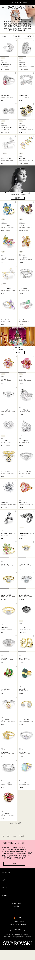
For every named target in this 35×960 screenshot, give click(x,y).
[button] (16, 903)
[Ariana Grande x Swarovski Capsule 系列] (17, 178)
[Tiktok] (24, 930)
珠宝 (8, 836)
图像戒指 (22, 836)
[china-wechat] (15, 930)
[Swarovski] (17, 7)
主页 (2, 836)
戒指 (14, 836)
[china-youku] (11, 930)
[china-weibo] (19, 930)
